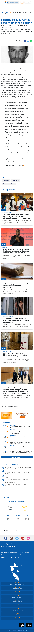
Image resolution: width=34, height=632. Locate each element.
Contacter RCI (16, 552)
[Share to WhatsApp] (31, 41)
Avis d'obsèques (27, 544)
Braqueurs (15, 180)
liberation (6, 180)
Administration (15, 557)
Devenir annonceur (6, 554)
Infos (2, 544)
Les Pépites (12, 546)
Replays (6, 544)
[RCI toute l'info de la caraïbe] (5, 2)
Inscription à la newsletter (16, 544)
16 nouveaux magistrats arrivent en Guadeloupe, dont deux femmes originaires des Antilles (20, 438)
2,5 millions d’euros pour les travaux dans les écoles (20, 427)
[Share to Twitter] (28, 41)
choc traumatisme (8, 184)
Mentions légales (5, 557)
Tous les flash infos (17, 457)
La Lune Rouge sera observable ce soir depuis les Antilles (20, 447)
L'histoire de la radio (6, 552)
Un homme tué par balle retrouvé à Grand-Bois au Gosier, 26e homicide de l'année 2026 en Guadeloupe (21, 452)
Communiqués (5, 546)
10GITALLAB (24, 630)
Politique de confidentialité (19, 554)
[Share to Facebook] (25, 41)
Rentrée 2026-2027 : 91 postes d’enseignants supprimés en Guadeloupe (20, 443)
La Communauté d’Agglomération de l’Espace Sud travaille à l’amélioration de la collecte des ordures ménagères (20, 432)
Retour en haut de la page (11, 406)
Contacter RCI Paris (25, 552)
